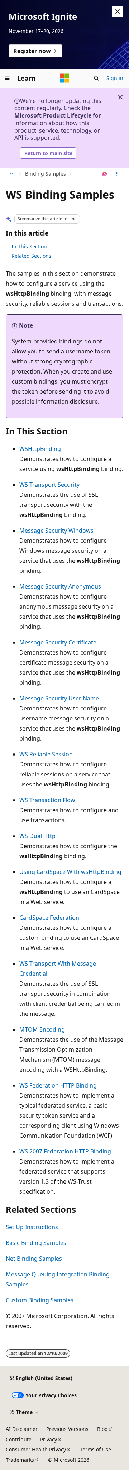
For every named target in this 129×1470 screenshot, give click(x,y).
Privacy (48, 1439)
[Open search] (96, 78)
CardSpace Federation (49, 918)
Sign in (114, 78)
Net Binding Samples (34, 1258)
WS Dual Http (37, 836)
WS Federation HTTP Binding (58, 1085)
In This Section (29, 246)
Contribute (19, 1439)
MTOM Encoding (42, 1029)
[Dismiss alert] (117, 11)
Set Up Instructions (32, 1227)
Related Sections (31, 255)
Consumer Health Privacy (36, 1449)
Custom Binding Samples (39, 1300)
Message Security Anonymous (60, 586)
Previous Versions (67, 1429)
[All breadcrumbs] (12, 174)
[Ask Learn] (105, 174)
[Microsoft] (64, 78)
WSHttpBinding (40, 449)
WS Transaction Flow (47, 800)
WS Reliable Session (46, 754)
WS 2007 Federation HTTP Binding (65, 1151)
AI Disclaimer (22, 1429)
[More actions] (117, 174)
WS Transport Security (49, 485)
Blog (102, 1429)
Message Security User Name (59, 698)
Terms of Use (95, 1449)
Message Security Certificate (57, 642)
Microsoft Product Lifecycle (52, 115)
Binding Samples (45, 173)
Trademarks (20, 1459)
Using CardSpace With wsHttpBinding (70, 872)
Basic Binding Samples (36, 1243)
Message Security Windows (56, 530)
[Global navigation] (7, 78)
